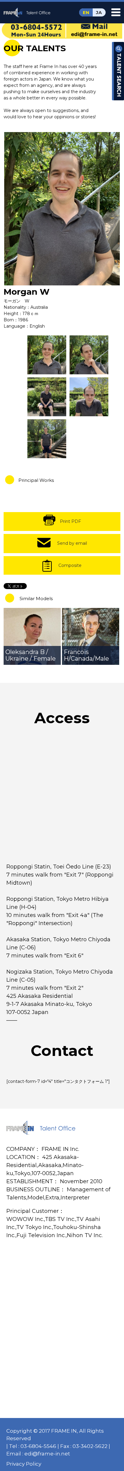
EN (86, 12)
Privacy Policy (23, 1464)
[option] (62, 208)
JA (99, 12)
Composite (70, 565)
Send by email (72, 543)
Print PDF (70, 521)
